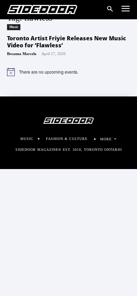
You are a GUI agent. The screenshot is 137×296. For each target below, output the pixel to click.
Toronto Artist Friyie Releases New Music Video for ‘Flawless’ (66, 41)
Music (13, 27)
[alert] (68, 72)
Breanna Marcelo (22, 54)
